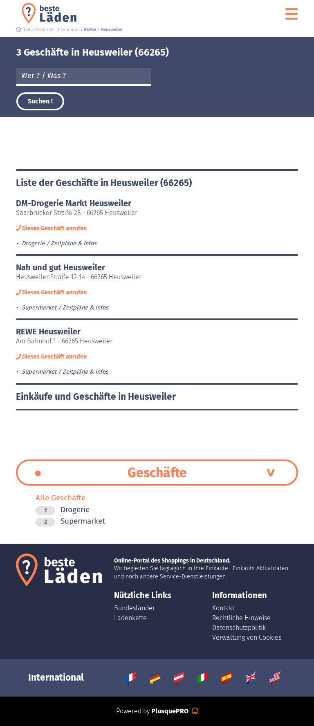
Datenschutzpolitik (239, 628)
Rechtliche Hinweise (241, 618)
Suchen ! (40, 101)
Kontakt (223, 608)
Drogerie (67, 509)
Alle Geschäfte (60, 497)
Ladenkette (130, 618)
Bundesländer (134, 608)
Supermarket (74, 521)
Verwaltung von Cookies (246, 637)
